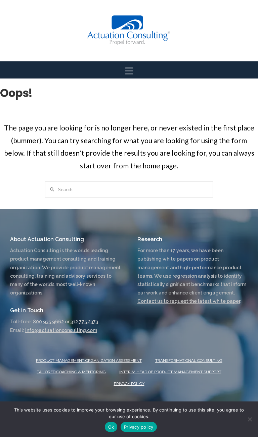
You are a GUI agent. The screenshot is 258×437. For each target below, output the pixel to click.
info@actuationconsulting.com (61, 330)
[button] (129, 71)
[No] (249, 419)
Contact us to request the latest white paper (188, 301)
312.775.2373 (84, 321)
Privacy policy (139, 427)
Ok (111, 427)
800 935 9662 (48, 321)
